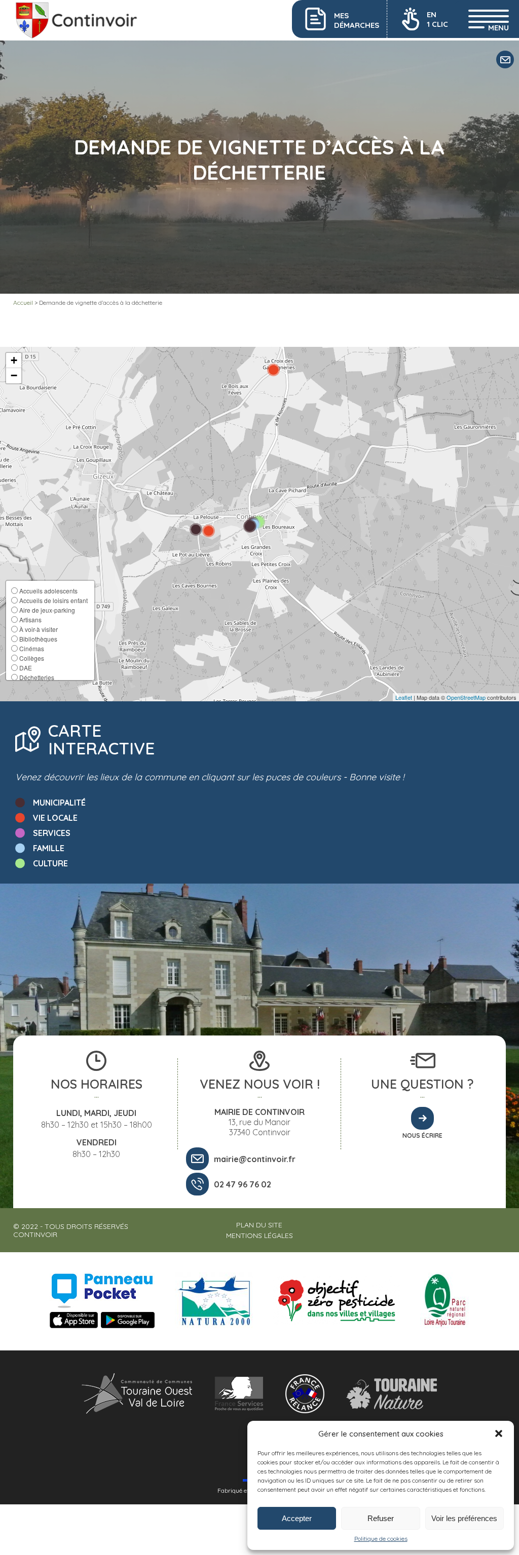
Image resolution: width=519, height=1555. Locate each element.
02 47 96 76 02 (242, 1184)
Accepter (297, 1518)
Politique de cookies (380, 1538)
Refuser (380, 1518)
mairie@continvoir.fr (254, 1159)
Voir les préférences (464, 1518)
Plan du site (259, 1224)
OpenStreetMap (466, 697)
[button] (499, 1433)
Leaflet (403, 697)
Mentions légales (259, 1235)
